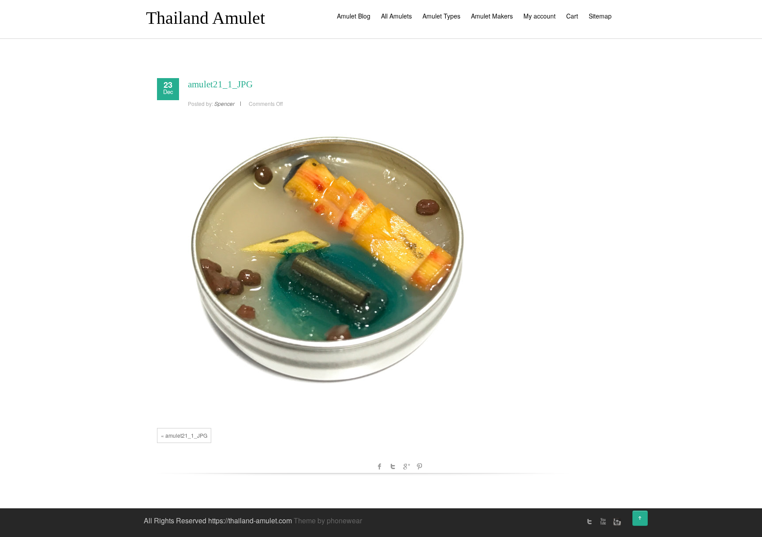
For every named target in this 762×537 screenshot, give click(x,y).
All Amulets (396, 15)
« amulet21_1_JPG (184, 435)
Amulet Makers (492, 15)
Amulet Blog (353, 15)
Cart (572, 15)
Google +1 (406, 466)
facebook (379, 466)
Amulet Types (441, 15)
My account (539, 15)
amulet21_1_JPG (220, 84)
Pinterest (419, 466)
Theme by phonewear (328, 520)
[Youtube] (602, 521)
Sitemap (600, 15)
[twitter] (589, 521)
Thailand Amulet (205, 18)
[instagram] (616, 521)
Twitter (393, 466)
